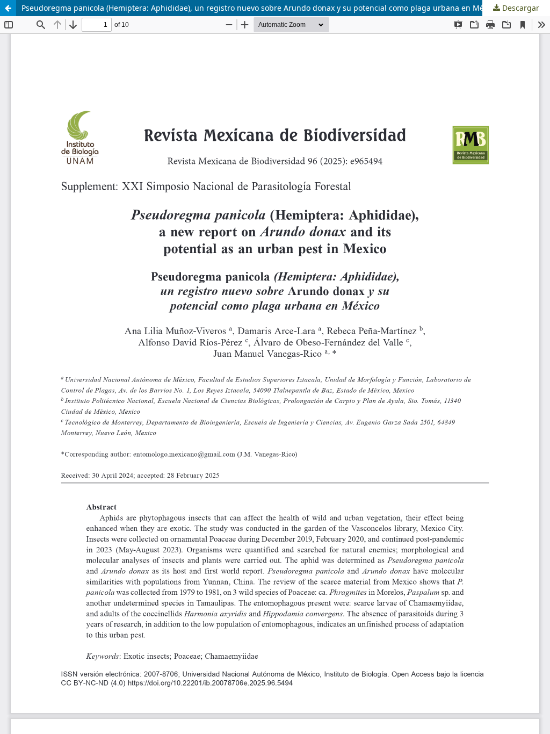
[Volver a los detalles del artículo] (8, 8)
